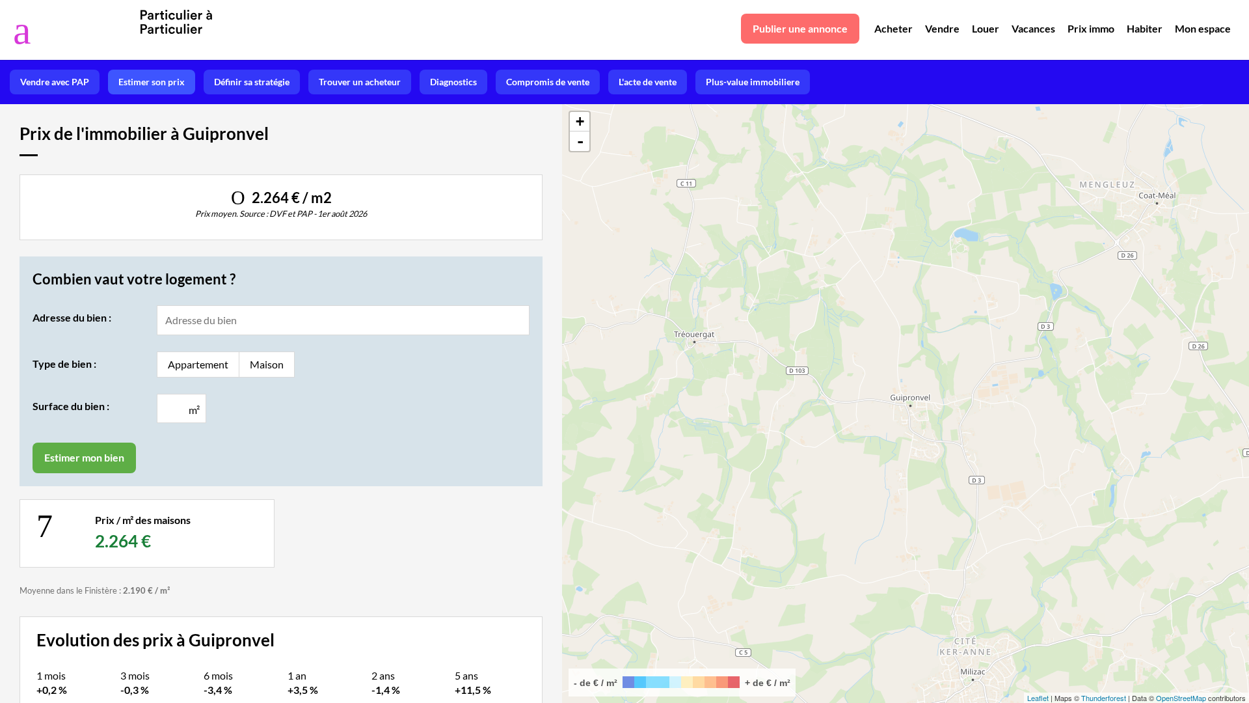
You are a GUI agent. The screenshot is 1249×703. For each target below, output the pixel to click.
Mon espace (1203, 28)
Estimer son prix (151, 81)
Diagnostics (453, 81)
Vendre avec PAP (54, 81)
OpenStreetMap (1181, 698)
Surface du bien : (71, 406)
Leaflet (1038, 698)
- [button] (580, 141)
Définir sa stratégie (251, 81)
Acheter (893, 28)
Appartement (198, 364)
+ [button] (580, 121)
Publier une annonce (800, 28)
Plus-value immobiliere (752, 81)
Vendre (942, 28)
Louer (985, 28)
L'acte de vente (648, 81)
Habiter (1144, 28)
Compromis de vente (547, 81)
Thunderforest (1103, 698)
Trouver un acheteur (360, 81)
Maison (267, 364)
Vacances (1033, 28)
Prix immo (1091, 28)
